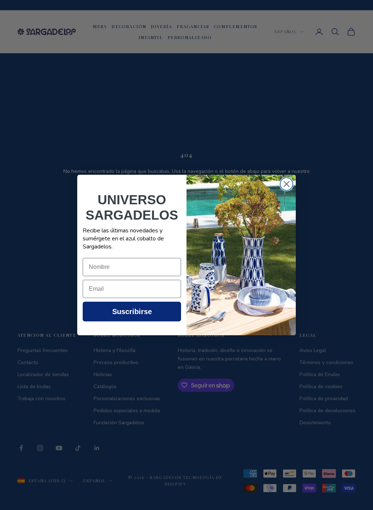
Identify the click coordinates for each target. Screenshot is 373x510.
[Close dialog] (286, 184)
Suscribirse (132, 312)
